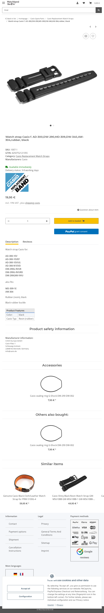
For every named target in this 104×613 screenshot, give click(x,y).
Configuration (25, 596)
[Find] (99, 10)
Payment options (17, 531)
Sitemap (45, 542)
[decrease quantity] (9, 221)
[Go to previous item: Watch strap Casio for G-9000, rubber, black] (90, 27)
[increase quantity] (47, 221)
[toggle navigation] (3, 1)
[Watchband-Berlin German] (16, 574)
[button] (77, 3)
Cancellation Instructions (15, 549)
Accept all (25, 588)
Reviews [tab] (27, 241)
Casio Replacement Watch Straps (33, 156)
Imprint (51, 605)
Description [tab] (11, 241)
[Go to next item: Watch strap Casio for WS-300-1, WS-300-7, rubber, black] (96, 27)
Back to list (11, 18)
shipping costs (32, 202)
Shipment (14, 539)
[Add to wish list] (93, 36)
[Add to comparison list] (86, 36)
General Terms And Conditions (51, 533)
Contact (13, 523)
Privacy (60, 605)
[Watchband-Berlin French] (22, 574)
